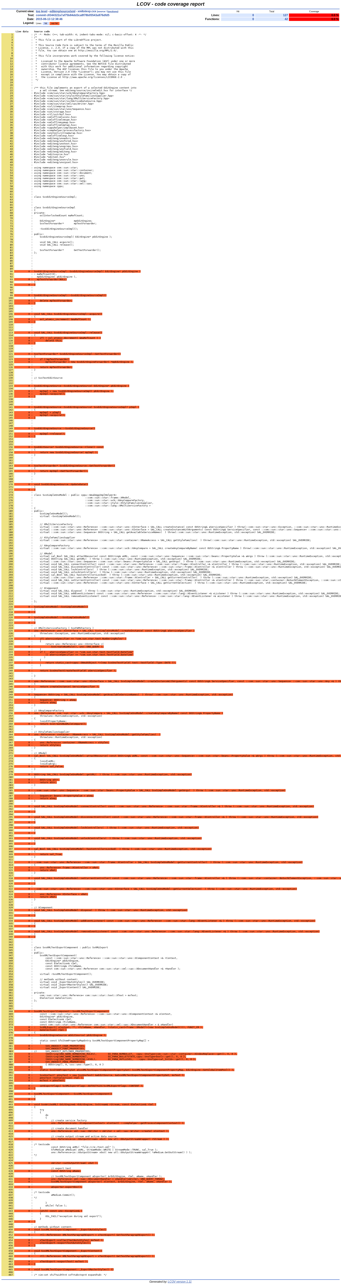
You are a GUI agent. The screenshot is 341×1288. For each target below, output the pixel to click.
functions (112, 11)
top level (41, 11)
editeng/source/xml (62, 11)
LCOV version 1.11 (180, 1281)
